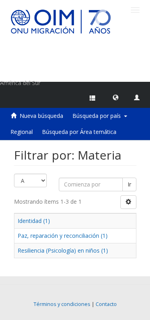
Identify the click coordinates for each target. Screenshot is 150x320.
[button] (115, 97)
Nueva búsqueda (41, 115)
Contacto (106, 304)
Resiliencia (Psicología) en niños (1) (63, 250)
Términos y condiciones (62, 304)
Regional (21, 132)
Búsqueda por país (98, 115)
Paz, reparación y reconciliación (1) (63, 235)
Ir (129, 184)
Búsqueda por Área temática (79, 132)
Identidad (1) (34, 221)
